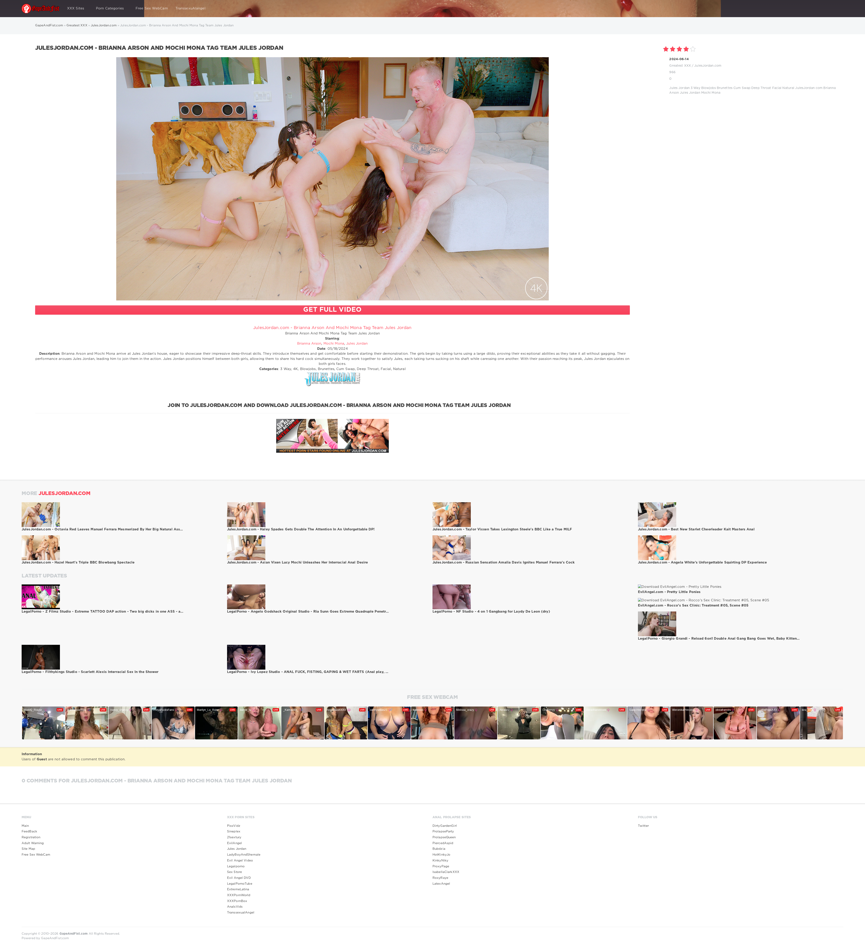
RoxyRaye (440, 878)
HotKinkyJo (441, 854)
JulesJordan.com (707, 65)
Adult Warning (33, 843)
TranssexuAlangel (190, 8)
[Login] (837, 8)
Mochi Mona (710, 92)
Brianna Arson (309, 343)
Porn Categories (110, 8)
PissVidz (233, 826)
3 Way (695, 88)
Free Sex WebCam (152, 8)
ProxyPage (440, 866)
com (819, 88)
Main (25, 826)
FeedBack (29, 831)
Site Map (28, 848)
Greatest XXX (680, 65)
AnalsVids (235, 906)
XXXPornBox (237, 901)
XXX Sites (75, 8)
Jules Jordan (679, 88)
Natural (788, 88)
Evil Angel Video (240, 860)
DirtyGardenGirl (444, 826)
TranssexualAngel (240, 912)
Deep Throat (761, 88)
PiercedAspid (442, 843)
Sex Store (234, 872)
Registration (31, 837)
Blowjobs (708, 88)
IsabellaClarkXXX (445, 872)
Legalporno (236, 866)
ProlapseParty (443, 831)
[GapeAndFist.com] (40, 8)
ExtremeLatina (238, 889)
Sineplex (233, 831)
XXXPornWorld (238, 895)
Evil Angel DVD (239, 878)
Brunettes (725, 88)
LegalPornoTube (239, 883)
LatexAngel (441, 883)
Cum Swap (741, 88)
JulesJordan (805, 88)
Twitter (643, 826)
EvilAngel (234, 843)
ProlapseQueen (444, 837)
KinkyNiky (440, 860)
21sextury (234, 837)
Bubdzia (438, 848)
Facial (777, 88)
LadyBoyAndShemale (243, 854)
